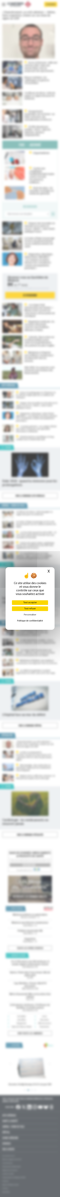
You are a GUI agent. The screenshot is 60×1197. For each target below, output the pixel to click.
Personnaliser (30, 615)
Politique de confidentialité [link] (30, 621)
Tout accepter (30, 602)
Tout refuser (30, 609)
